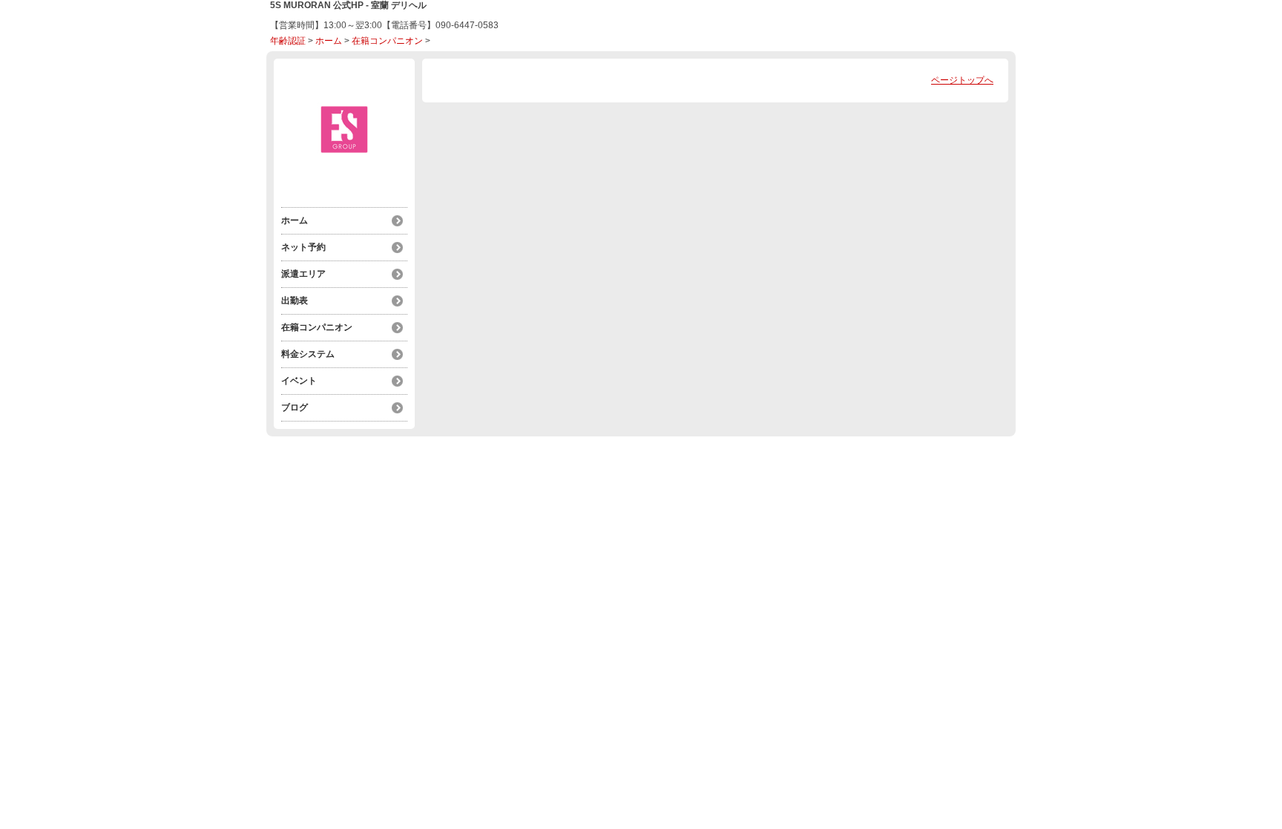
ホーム (328, 41)
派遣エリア (303, 274)
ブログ (294, 407)
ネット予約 (303, 247)
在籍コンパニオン (387, 41)
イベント (299, 381)
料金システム (308, 354)
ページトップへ (962, 80)
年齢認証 (288, 41)
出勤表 (294, 300)
